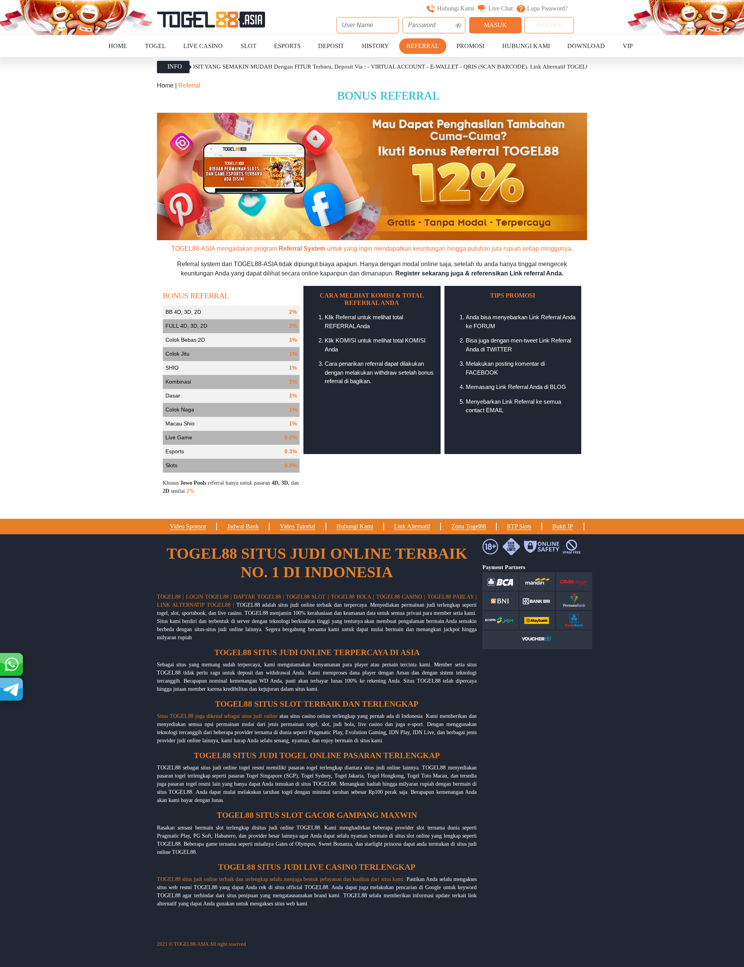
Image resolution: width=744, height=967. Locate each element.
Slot (249, 46)
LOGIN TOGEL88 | (209, 597)
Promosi (470, 46)
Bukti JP (562, 526)
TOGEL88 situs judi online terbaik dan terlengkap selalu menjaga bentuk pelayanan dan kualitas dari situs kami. (281, 879)
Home (117, 46)
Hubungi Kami (455, 8)
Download (586, 46)
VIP (628, 46)
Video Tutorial (297, 526)
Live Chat (500, 8)
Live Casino (203, 46)
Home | (167, 85)
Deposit (331, 46)
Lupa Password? (547, 8)
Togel (155, 46)
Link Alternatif (412, 526)
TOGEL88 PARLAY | (452, 597)
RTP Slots (519, 526)
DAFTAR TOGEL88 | (259, 597)
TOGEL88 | (170, 597)
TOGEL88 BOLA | (352, 597)
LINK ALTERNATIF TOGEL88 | (195, 605)
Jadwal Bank (243, 526)
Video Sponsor (188, 526)
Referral (422, 46)
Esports (287, 46)
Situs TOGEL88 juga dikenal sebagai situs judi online (217, 716)
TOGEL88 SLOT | (307, 597)
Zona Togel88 (468, 526)
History (375, 46)
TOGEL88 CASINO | (400, 597)
